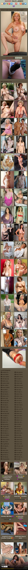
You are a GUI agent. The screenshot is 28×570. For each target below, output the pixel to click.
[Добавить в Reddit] (18, 4)
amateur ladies (6, 372)
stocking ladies (20, 448)
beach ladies (5, 387)
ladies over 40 (20, 411)
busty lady (5, 411)
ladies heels (19, 376)
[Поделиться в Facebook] (4, 4)
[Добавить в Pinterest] (16, 4)
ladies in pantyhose (21, 420)
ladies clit (5, 422)
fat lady (4, 448)
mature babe (5, 383)
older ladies (19, 404)
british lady (5, 407)
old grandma (5, 459)
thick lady (18, 450)
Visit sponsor (18, 57)
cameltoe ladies (6, 415)
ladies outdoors (20, 407)
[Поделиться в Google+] (9, 4)
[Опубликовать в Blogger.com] (2, 4)
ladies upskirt (19, 454)
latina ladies (19, 387)
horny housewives (21, 381)
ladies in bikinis (6, 396)
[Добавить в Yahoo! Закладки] (14, 6)
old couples (5, 428)
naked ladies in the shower (21, 439)
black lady (5, 398)
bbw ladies (5, 385)
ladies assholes (6, 381)
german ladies (6, 454)
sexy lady (18, 435)
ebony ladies (5, 439)
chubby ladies (6, 418)
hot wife (18, 459)
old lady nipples (20, 402)
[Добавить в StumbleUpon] (21, 4)
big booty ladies (6, 391)
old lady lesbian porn (21, 391)
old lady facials (6, 446)
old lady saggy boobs (21, 428)
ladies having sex (21, 433)
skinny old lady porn (21, 441)
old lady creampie (7, 431)
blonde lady (5, 400)
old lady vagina (20, 457)
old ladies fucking (7, 452)
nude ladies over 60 (21, 415)
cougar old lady (6, 426)
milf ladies (19, 398)
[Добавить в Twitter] (25, 4)
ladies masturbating (21, 396)
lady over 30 (19, 409)
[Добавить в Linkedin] (11, 4)
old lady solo (19, 446)
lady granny (19, 372)
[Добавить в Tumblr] (23, 4)
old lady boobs (6, 404)
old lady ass (5, 378)
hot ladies (18, 378)
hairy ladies (19, 374)
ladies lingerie (20, 394)
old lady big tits (6, 394)
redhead (18, 426)
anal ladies (5, 374)
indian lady (19, 383)
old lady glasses (6, 457)
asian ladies (5, 376)
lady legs (18, 389)
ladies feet (5, 450)
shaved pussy (20, 437)
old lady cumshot (7, 433)
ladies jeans (19, 385)
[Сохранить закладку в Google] (7, 4)
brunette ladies (6, 409)
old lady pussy (20, 424)
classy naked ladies (7, 420)
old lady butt (5, 413)
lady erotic (5, 441)
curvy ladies (5, 435)
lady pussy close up (7, 424)
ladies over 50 (20, 413)
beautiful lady (6, 389)
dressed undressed (7, 437)
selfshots (18, 431)
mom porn (19, 400)
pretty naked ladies (21, 422)
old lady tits (19, 452)
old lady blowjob (6, 402)
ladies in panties (20, 418)
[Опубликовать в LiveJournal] (14, 4)
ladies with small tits (21, 444)
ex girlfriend (5, 444)
